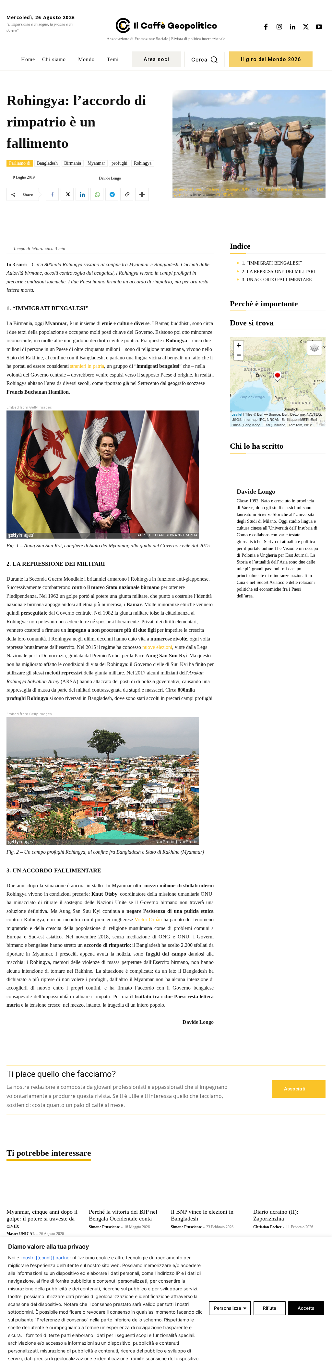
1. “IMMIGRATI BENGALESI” (272, 263)
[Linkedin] (292, 27)
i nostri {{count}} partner (45, 1257)
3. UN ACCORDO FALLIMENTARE (277, 279)
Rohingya (142, 163)
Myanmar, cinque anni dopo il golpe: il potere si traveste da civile (41, 1219)
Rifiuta (269, 1308)
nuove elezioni (157, 647)
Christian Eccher (267, 1227)
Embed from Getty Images (29, 407)
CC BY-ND (224, 194)
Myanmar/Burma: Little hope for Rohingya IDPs (212, 189)
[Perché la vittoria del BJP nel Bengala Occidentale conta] (125, 1188)
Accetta (306, 1308)
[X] (305, 27)
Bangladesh (47, 163)
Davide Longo (110, 178)
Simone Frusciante (104, 1227)
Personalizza (227, 1308)
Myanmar (96, 163)
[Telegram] (111, 194)
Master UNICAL (20, 1233)
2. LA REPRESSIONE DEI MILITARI (278, 271)
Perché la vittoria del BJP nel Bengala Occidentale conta (123, 1215)
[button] (204, 59)
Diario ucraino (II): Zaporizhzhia (275, 1215)
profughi (119, 163)
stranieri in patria (87, 366)
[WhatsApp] (96, 194)
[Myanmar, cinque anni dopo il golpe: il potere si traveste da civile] (42, 1188)
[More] (142, 194)
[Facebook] (265, 27)
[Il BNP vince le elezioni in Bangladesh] (207, 1188)
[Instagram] (279, 27)
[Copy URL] (126, 194)
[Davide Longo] (93, 178)
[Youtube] (319, 27)
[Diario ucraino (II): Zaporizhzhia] (289, 1188)
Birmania (72, 163)
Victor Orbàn (148, 919)
